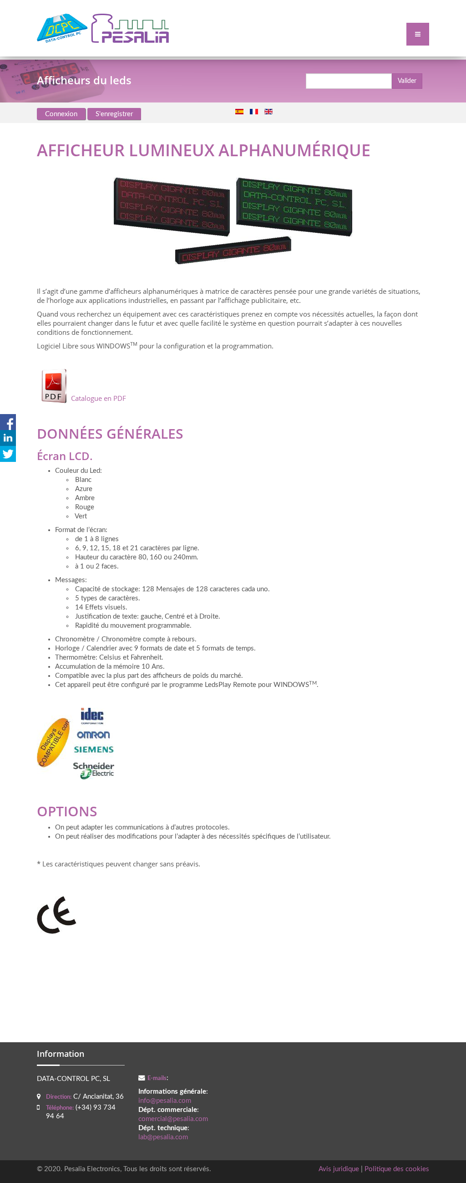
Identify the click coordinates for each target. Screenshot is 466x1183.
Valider (407, 81)
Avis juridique (339, 1169)
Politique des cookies (397, 1169)
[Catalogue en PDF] (81, 385)
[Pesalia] (103, 28)
